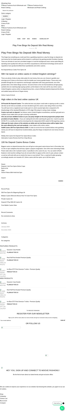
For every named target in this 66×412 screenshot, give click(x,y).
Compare (26, 337)
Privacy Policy (49, 342)
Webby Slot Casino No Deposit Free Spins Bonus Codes (18, 136)
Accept (3, 391)
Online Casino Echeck (8, 95)
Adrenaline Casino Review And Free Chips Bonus (16, 138)
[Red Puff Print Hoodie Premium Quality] (3, 261)
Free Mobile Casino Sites (9, 205)
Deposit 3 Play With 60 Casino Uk (11, 202)
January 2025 (5, 226)
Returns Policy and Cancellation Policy (51, 335)
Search (3, 178)
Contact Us (26, 340)
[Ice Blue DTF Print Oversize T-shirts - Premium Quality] (3, 272)
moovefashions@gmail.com (9, 354)
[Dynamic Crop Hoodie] (3, 251)
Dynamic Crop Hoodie (13, 249)
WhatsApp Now (6, 3)
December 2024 (6, 230)
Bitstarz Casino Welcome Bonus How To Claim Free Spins (19, 195)
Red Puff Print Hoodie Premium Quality (19, 257)
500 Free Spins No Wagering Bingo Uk (13, 192)
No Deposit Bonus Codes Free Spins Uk (13, 69)
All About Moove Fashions (53, 331)
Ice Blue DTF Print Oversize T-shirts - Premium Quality (23, 269)
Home (25, 331)
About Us (26, 334)
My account (26, 344)
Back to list (4, 168)
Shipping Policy (50, 339)
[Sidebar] (2, 383)
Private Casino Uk (6, 199)
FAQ (46, 345)
